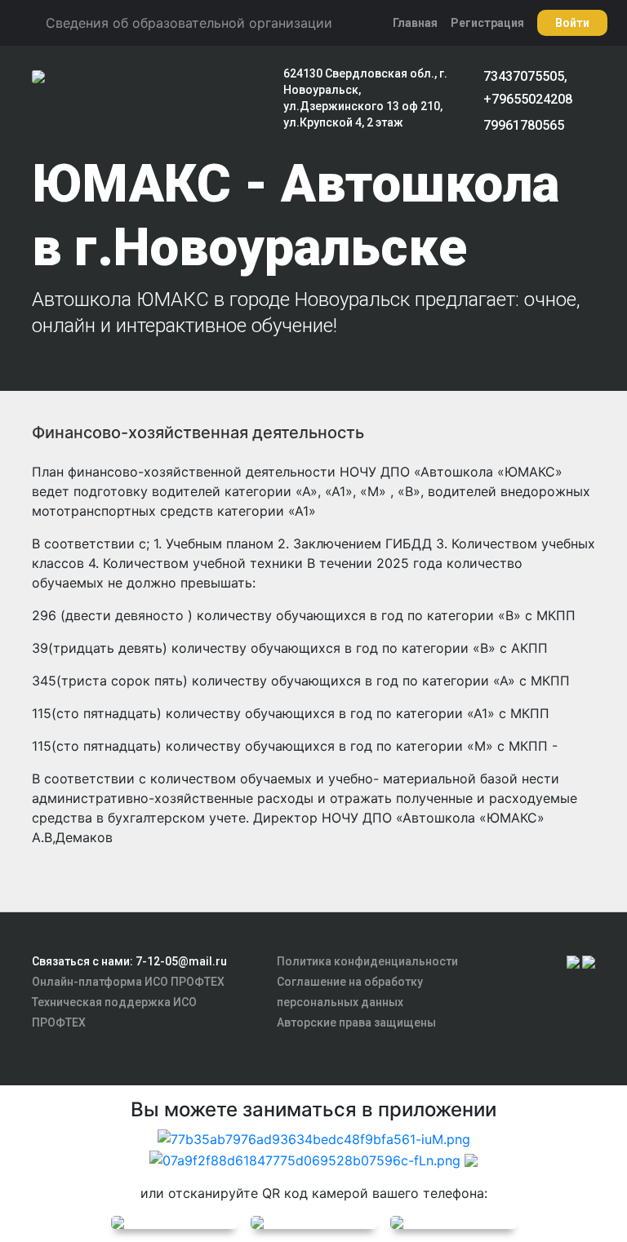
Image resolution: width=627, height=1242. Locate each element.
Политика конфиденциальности (367, 961)
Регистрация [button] (487, 22)
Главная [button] (415, 22)
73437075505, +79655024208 (527, 88)
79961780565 (523, 125)
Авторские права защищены (356, 1022)
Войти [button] (572, 22)
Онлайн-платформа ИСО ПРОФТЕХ (128, 981)
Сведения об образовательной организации (189, 23)
